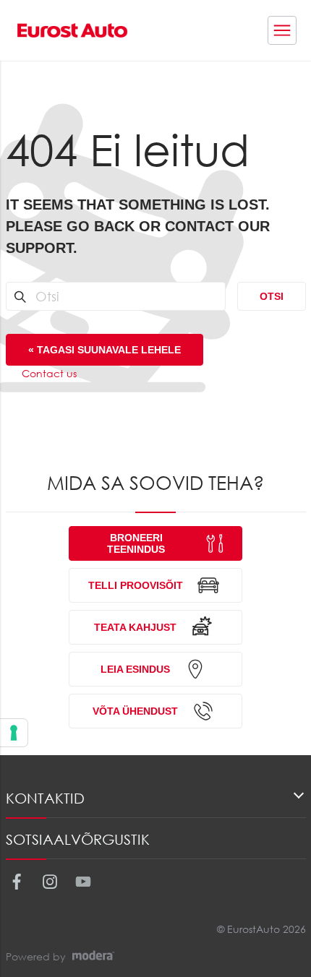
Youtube (83, 882)
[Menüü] (282, 30)
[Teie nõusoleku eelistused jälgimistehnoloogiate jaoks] (13, 732)
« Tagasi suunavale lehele (104, 350)
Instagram (49, 882)
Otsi (272, 296)
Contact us (49, 373)
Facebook (16, 882)
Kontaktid (45, 798)
